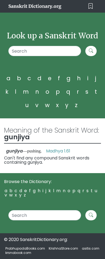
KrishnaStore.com (63, 248)
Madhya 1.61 (58, 151)
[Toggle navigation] (91, 6)
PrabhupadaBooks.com (25, 248)
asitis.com (90, 248)
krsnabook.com (18, 252)
